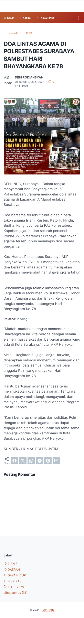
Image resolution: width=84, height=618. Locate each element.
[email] (56, 460)
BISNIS (12, 564)
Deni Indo (48, 609)
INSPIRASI (14, 581)
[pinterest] (48, 460)
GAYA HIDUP (16, 575)
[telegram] (39, 460)
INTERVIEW (15, 587)
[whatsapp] (31, 460)
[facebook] (14, 460)
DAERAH (13, 570)
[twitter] (23, 460)
